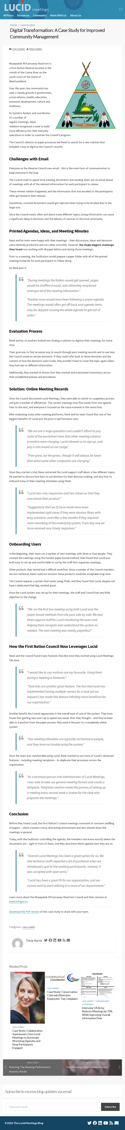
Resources (23, 15)
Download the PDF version (24, 911)
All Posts (8, 15)
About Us (75, 15)
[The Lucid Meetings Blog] (26, 6)
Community (39, 15)
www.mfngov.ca (18, 901)
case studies (27, 25)
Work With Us (58, 15)
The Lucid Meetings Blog (28, 1123)
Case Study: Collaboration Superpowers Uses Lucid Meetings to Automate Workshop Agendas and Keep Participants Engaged (27, 1039)
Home (13, 25)
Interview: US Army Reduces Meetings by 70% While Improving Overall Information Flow (97, 1013)
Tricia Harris (35, 49)
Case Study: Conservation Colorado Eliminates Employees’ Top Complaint (62, 995)
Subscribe (110, 1106)
